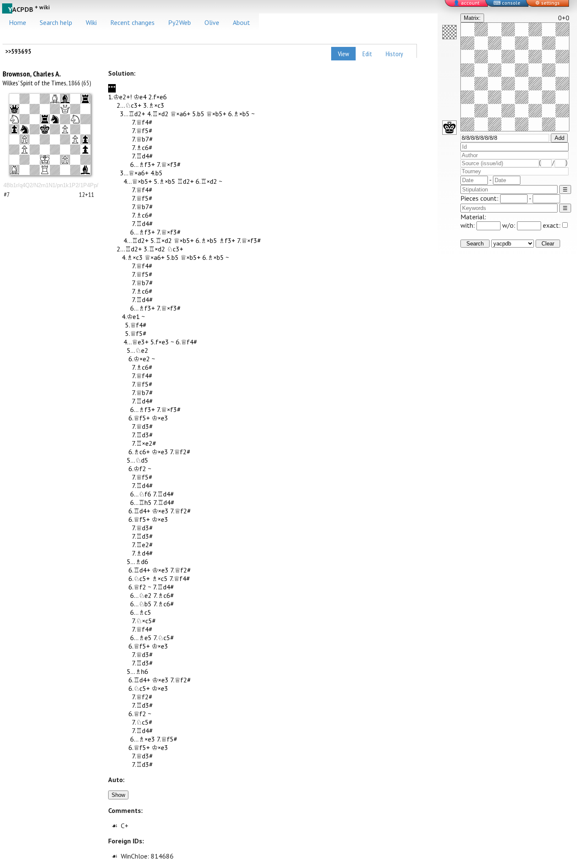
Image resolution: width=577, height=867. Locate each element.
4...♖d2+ (136, 240)
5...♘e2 (137, 350)
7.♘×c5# (144, 620)
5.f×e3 (159, 342)
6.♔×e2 (139, 358)
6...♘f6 (140, 494)
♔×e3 (160, 418)
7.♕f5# (142, 130)
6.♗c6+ (139, 451)
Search (475, 243)
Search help (56, 22)
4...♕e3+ (136, 342)
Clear (548, 243)
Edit (367, 53)
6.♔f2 (137, 468)
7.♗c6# (142, 147)
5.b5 (198, 113)
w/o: (509, 225)
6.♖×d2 (206, 181)
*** (112, 88)
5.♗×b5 (164, 181)
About (241, 22)
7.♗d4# (142, 553)
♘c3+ (175, 249)
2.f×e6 (157, 97)
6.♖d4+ (139, 511)
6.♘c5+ (139, 578)
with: (468, 225)
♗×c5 (160, 578)
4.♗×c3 (132, 257)
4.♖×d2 (158, 113)
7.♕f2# (180, 451)
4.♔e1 (131, 316)
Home (17, 22)
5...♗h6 (137, 671)
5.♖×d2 (161, 240)
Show (118, 795)
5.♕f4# (136, 325)
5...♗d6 (137, 561)
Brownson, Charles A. (32, 74)
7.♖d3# (142, 435)
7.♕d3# (142, 426)
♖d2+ (185, 181)
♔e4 (140, 97)
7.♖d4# (142, 156)
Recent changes (132, 22)
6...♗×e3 (142, 739)
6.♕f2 (137, 587)
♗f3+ (227, 240)
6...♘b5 (141, 604)
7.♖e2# (142, 544)
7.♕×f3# (169, 164)
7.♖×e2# (144, 443)
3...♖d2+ (132, 113)
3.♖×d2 (154, 249)
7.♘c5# (163, 637)
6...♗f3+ (142, 164)
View (343, 53)
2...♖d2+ (129, 249)
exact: (552, 225)
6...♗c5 (140, 612)
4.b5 (156, 173)
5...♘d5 (137, 460)
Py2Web (179, 22)
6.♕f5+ (139, 418)
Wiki (91, 22)
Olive (211, 22)
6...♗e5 (141, 637)
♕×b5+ (216, 113)
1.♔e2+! (120, 97)
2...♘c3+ (129, 105)
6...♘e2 (141, 595)
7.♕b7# (142, 139)
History (394, 53)
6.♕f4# (186, 342)
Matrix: (472, 18)
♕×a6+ (180, 113)
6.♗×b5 (239, 113)
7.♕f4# (142, 122)
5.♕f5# (136, 333)
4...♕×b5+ (137, 181)
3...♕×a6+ (134, 173)
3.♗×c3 (153, 105)
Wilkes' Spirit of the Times (34, 83)
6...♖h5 (141, 502)
